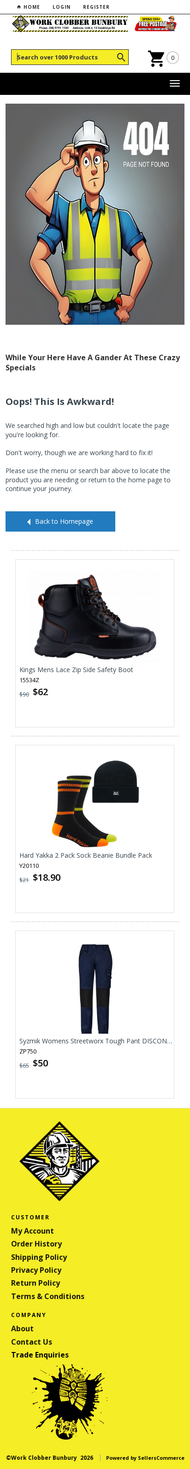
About (22, 1328)
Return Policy (35, 1283)
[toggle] (174, 83)
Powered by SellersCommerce (145, 1457)
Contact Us (31, 1342)
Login (62, 7)
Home (31, 7)
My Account (32, 1231)
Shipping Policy (39, 1257)
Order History (36, 1244)
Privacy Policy (36, 1270)
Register (96, 7)
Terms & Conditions (47, 1296)
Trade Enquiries (40, 1355)
